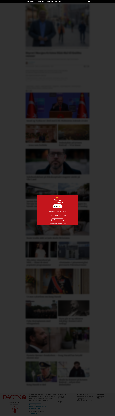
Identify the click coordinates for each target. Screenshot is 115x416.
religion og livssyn (47, 88)
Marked (60, 398)
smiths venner (30, 86)
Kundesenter (61, 402)
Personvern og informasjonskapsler (38, 406)
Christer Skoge (33, 413)
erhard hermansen (65, 86)
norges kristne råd (46, 86)
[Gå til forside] (30, 1)
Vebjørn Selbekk (14, 404)
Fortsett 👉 (57, 206)
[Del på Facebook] (84, 66)
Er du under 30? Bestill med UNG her (57, 211)
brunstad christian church (33, 88)
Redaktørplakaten (33, 405)
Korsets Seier (40, 1)
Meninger (50, 1)
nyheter (37, 86)
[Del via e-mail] (88, 66)
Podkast (58, 1)
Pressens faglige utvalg (35, 403)
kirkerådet (56, 86)
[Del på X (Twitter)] (86, 66)
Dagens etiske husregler (35, 408)
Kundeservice (61, 397)
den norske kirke (76, 86)
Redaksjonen (61, 396)
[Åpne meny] (89, 1)
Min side (60, 401)
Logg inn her (57, 219)
